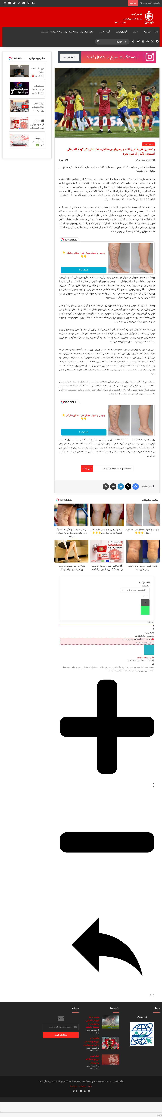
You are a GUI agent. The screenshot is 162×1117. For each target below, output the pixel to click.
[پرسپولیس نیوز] (137, 17)
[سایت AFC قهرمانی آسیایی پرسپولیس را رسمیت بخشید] (110, 1022)
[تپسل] (62, 239)
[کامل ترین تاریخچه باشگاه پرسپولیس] (110, 1059)
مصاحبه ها (148, 144)
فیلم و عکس (104, 32)
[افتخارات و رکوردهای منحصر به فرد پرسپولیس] (110, 1043)
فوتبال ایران (121, 32)
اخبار (135, 32)
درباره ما (73, 1086)
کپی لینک (87, 468)
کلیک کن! (83, 270)
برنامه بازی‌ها (56, 32)
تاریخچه (147, 32)
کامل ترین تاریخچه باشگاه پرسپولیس (92, 1059)
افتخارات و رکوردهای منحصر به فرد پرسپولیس (91, 1041)
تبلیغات (44, 32)
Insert (159, 1115)
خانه (156, 32)
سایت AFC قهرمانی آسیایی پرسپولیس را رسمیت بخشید (92, 1022)
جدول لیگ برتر (87, 32)
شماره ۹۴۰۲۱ (142, 1017)
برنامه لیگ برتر (71, 32)
